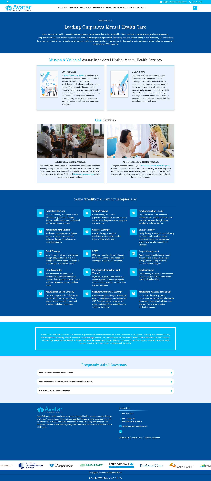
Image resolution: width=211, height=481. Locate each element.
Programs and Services (79, 8)
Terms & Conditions (152, 438)
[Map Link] (8, 2)
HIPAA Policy (124, 438)
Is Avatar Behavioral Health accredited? (54, 391)
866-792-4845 (197, 2)
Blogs (108, 8)
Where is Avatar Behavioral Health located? (56, 373)
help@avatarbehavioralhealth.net (175, 2)
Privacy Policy (137, 438)
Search (195, 8)
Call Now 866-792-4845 (105, 478)
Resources (97, 8)
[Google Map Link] (120, 431)
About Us (62, 8)
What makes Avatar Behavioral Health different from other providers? (66, 382)
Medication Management (83, 174)
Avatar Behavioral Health (74, 75)
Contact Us (141, 8)
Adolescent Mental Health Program (155, 165)
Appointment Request (122, 8)
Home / (102, 21)
